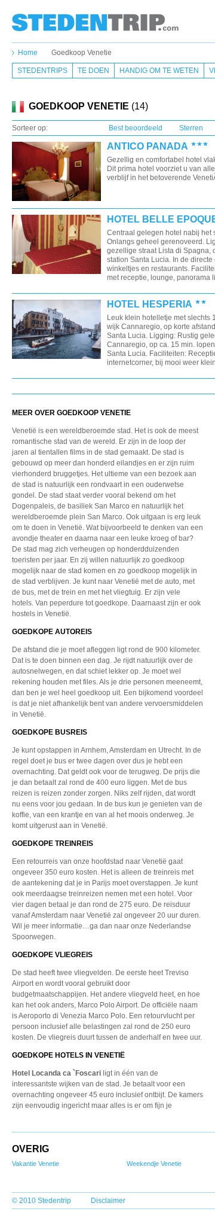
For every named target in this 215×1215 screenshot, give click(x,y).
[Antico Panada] (56, 172)
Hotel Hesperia (149, 304)
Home (28, 52)
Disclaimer (108, 1200)
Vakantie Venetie (35, 1163)
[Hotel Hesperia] (56, 330)
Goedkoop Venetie (81, 52)
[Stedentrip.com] (95, 22)
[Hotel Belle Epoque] (56, 245)
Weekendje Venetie (154, 1163)
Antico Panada (147, 146)
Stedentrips (42, 70)
